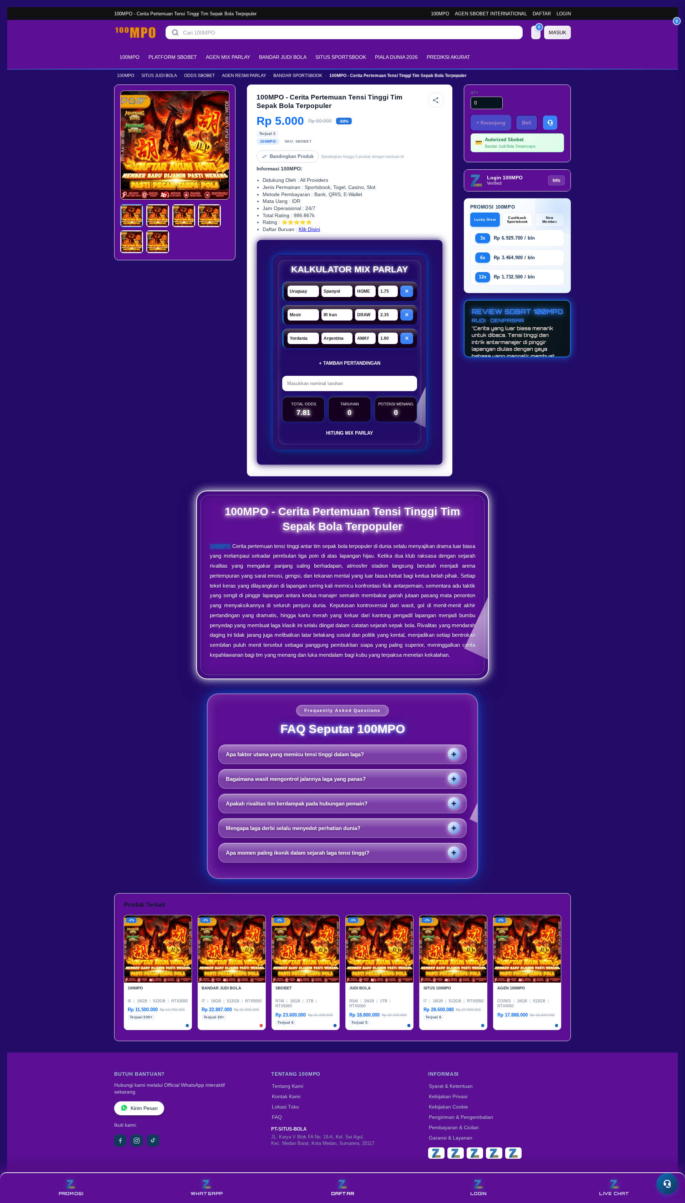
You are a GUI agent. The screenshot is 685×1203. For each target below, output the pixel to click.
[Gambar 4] (209, 215)
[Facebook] (120, 1141)
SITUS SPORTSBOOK (340, 57)
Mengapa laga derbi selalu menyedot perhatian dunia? (293, 828)
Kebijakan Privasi (448, 1096)
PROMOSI (71, 1193)
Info (556, 180)
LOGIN (564, 13)
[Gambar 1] (131, 215)
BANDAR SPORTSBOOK (297, 75)
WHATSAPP (207, 1193)
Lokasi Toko (285, 1107)
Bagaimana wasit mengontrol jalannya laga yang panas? (296, 779)
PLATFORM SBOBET (172, 57)
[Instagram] (137, 1141)
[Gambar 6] (157, 241)
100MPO (440, 13)
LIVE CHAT (614, 1193)
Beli (526, 123)
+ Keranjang (491, 123)
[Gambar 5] (131, 241)
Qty (475, 92)
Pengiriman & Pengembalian (461, 1117)
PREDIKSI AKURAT (448, 57)
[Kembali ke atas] (669, 1166)
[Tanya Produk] (550, 122)
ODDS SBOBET (199, 75)
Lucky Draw (485, 219)
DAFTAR (542, 13)
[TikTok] (153, 1141)
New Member (549, 220)
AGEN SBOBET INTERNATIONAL (491, 13)
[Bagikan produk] (435, 100)
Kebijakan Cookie (448, 1107)
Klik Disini (309, 229)
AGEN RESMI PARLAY (244, 75)
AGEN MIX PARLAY (228, 57)
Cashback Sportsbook (517, 220)
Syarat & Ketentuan (451, 1086)
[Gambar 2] (157, 215)
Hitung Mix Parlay (349, 433)
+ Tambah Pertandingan (349, 363)
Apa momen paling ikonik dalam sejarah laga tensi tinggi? (297, 853)
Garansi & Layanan (450, 1138)
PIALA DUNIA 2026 (396, 57)
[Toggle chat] (667, 1183)
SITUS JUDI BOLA (159, 75)
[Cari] (175, 32)
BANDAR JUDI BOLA (282, 57)
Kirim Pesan (144, 1108)
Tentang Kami (287, 1086)
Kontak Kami (286, 1096)
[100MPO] (135, 32)
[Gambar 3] (183, 215)
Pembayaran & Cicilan (454, 1127)
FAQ (277, 1117)
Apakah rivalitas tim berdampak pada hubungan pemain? (296, 803)
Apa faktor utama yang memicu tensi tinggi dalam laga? (295, 754)
